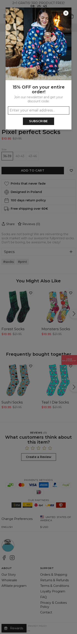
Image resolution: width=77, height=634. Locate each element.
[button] (38, 317)
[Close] (65, 13)
